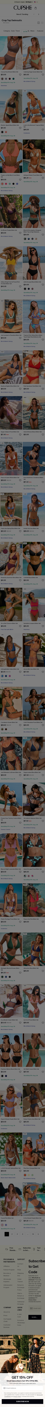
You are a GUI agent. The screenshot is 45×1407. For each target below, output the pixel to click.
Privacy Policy (17, 1396)
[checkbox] (2, 1393)
